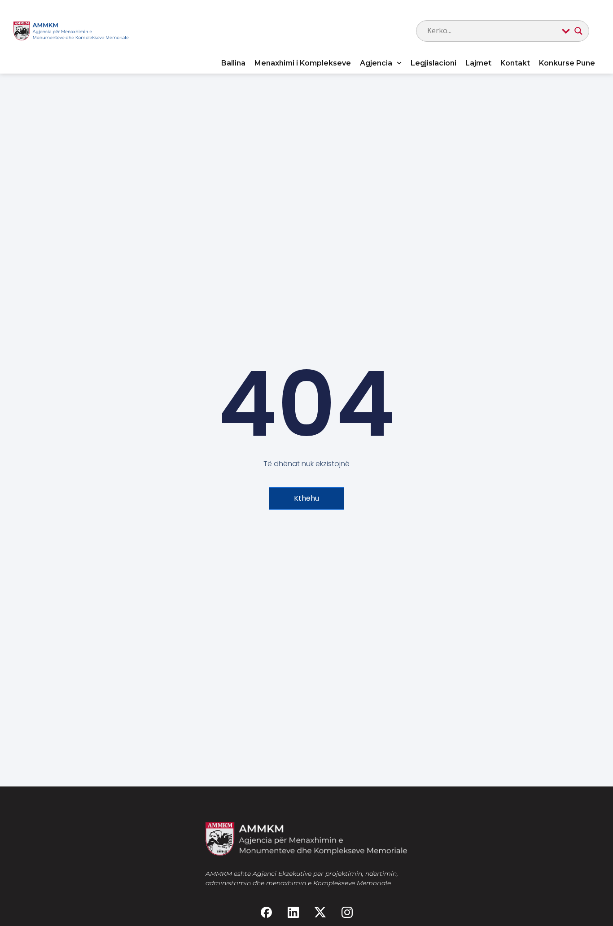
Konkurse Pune (567, 63)
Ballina (233, 63)
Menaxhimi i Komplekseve (302, 63)
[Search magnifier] (578, 31)
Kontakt (515, 63)
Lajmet (478, 63)
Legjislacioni (433, 63)
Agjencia (376, 63)
